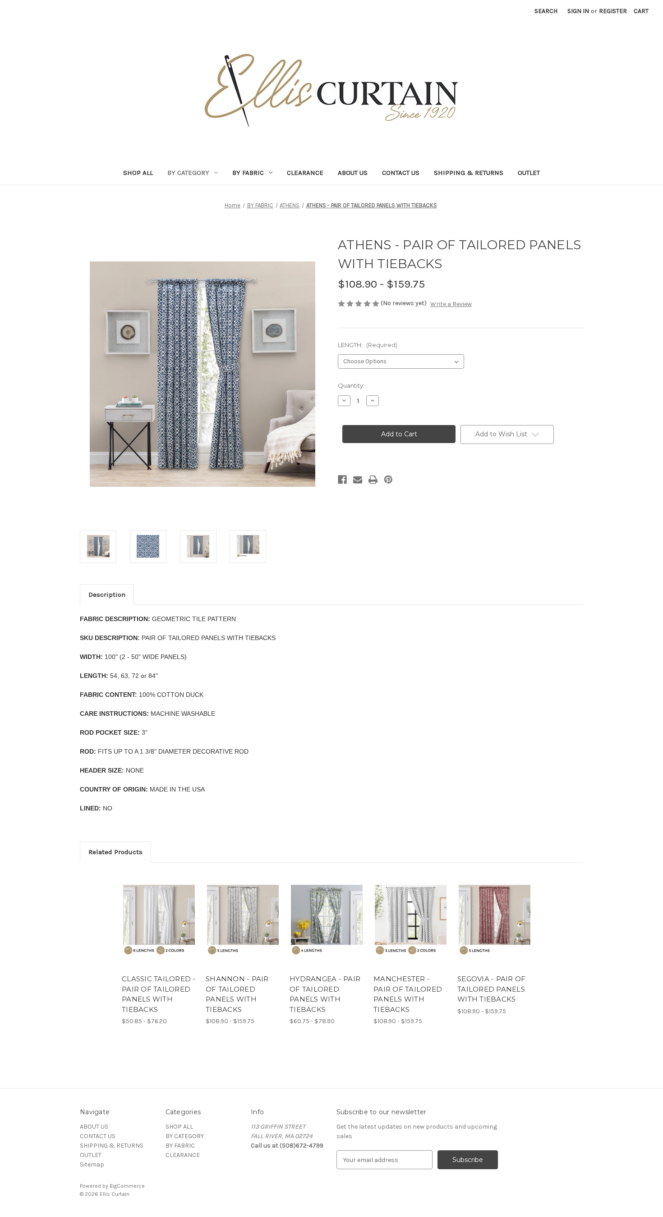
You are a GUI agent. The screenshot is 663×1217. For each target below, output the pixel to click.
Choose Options (159, 928)
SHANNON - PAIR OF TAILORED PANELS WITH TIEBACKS (237, 994)
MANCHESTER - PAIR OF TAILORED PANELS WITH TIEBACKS (407, 994)
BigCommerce (127, 1186)
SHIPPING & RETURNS (468, 173)
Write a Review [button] (451, 304)
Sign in (578, 11)
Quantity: (351, 385)
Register (613, 11)
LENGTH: (367, 344)
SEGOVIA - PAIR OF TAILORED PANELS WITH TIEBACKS (491, 989)
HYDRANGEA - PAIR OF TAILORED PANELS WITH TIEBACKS (325, 994)
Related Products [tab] (115, 852)
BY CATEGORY (188, 173)
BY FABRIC (248, 173)
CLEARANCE (305, 173)
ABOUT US (353, 173)
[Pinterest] (388, 479)
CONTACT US (400, 173)
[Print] (373, 479)
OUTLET (529, 173)
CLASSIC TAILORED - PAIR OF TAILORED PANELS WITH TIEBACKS (159, 994)
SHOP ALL (138, 173)
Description (106, 594)
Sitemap (92, 1164)
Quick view (151, 912)
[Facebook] (342, 479)
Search (545, 11)
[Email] (357, 479)
